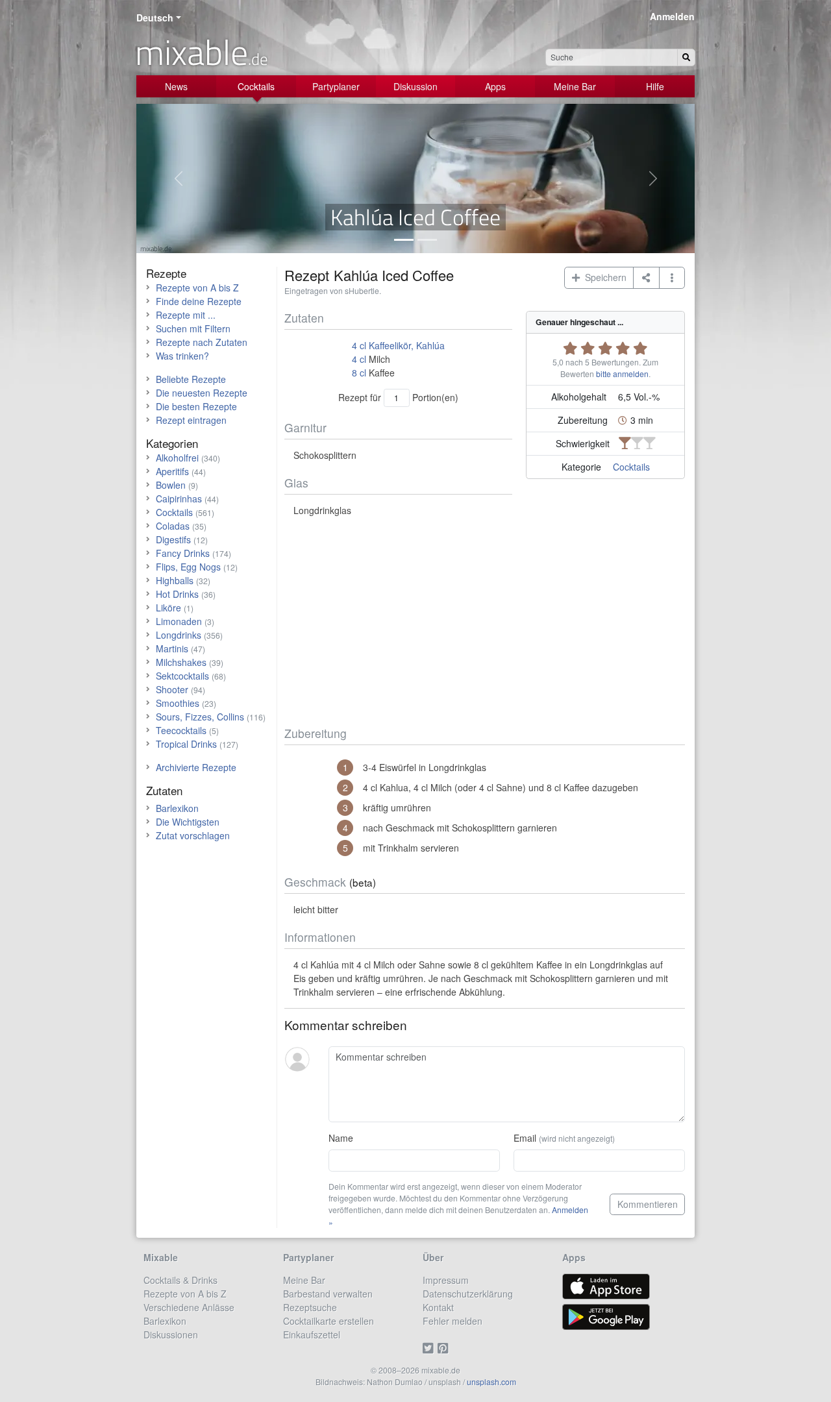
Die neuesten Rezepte (201, 392)
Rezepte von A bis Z (197, 287)
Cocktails (256, 86)
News (176, 86)
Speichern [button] (603, 277)
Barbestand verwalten (328, 1293)
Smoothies (177, 702)
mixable (201, 52)
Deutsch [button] (154, 17)
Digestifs (173, 539)
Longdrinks (178, 634)
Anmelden (672, 16)
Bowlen (171, 484)
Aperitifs (172, 471)
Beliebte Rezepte (191, 379)
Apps (495, 86)
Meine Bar (575, 86)
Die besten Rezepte (196, 406)
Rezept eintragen (191, 419)
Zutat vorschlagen (193, 835)
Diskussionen (170, 1334)
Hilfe (655, 86)
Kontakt (438, 1307)
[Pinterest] (445, 1348)
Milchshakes (181, 662)
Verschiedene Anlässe (188, 1307)
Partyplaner (336, 86)
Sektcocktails (182, 675)
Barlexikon (177, 808)
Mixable (160, 1257)
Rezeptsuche (310, 1307)
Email (564, 1137)
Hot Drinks (177, 593)
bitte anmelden (622, 373)
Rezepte (166, 273)
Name (341, 1137)
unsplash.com (491, 1381)
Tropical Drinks (186, 743)
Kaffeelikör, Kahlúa (407, 345)
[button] (672, 278)
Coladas (173, 525)
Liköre (168, 607)
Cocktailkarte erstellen (328, 1320)
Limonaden (179, 621)
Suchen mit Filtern (193, 328)
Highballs (174, 580)
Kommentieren (647, 1204)
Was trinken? (182, 355)
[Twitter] (430, 1348)
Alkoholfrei (177, 457)
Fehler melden (452, 1320)
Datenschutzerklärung (468, 1293)
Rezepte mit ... (186, 314)
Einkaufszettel (311, 1334)
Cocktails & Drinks (180, 1279)
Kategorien (172, 443)
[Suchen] (686, 57)
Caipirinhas (179, 498)
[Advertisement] (484, 622)
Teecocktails (181, 730)
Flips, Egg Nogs (188, 566)
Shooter (172, 689)
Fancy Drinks (183, 553)
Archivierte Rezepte (196, 767)
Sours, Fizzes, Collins (200, 716)
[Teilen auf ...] (646, 278)
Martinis (172, 648)
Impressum (446, 1279)
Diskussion (415, 86)
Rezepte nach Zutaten (201, 342)
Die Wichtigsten (187, 821)
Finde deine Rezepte (199, 301)
